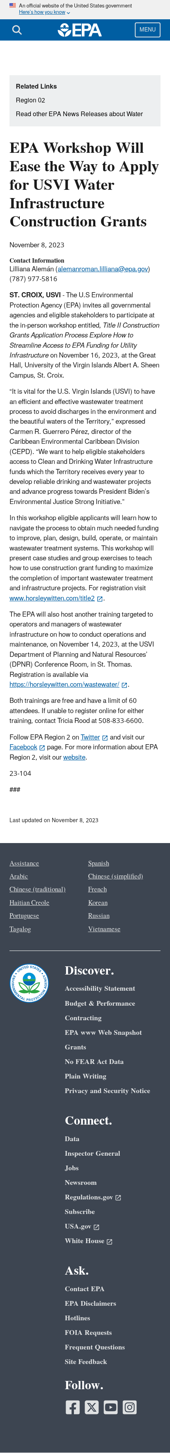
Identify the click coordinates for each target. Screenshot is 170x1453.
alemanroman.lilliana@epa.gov (103, 269)
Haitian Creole (29, 903)
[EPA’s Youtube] (111, 1407)
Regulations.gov (89, 1197)
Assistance (24, 863)
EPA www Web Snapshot (103, 1033)
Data (72, 1139)
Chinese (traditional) (37, 889)
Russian (99, 916)
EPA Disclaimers (90, 1303)
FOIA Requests (88, 1333)
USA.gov (78, 1226)
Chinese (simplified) (115, 876)
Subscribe (80, 1212)
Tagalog (20, 929)
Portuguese (24, 916)
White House (84, 1241)
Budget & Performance (100, 1003)
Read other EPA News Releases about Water (79, 114)
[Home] (80, 30)
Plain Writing (85, 1076)
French (97, 889)
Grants (75, 1047)
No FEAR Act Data (94, 1062)
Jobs (72, 1168)
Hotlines (77, 1318)
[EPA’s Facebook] (73, 1407)
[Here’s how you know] (85, 9)
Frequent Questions (95, 1347)
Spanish (98, 863)
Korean (98, 903)
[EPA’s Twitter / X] (92, 1407)
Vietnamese (104, 929)
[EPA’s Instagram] (130, 1407)
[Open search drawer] (17, 29)
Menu (148, 29)
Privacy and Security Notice (107, 1091)
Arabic (18, 876)
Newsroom (81, 1183)
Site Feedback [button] (86, 1362)
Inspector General (92, 1153)
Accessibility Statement (100, 988)
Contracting (83, 1018)
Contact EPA (85, 1289)
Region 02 (30, 100)
